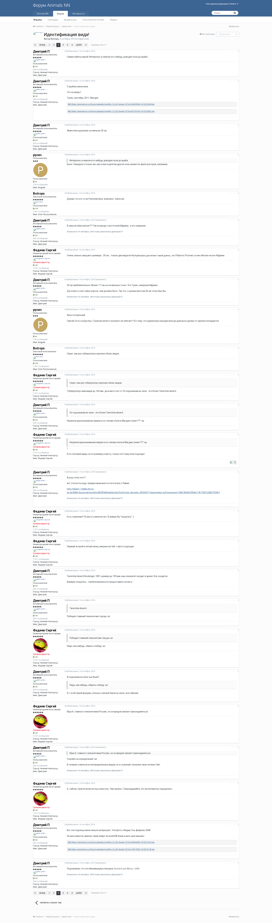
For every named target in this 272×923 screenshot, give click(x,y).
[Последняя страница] (86, 45)
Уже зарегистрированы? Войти (221, 4)
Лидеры (113, 20)
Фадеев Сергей (44, 250)
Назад (42, 45)
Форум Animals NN (51, 5)
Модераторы (70, 20)
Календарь (53, 20)
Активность (79, 13)
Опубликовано (80, 51)
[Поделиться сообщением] (238, 51)
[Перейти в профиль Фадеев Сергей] (41, 259)
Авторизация (208, 34)
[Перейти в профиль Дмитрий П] (39, 60)
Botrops (55, 39)
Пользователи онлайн (93, 20)
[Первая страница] (35, 45)
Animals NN (42, 13)
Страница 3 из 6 (98, 45)
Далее (79, 45)
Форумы (37, 20)
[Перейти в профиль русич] (40, 170)
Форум (60, 13)
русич (37, 155)
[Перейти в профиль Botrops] (38, 33)
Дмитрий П (41, 51)
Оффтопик (83, 39)
